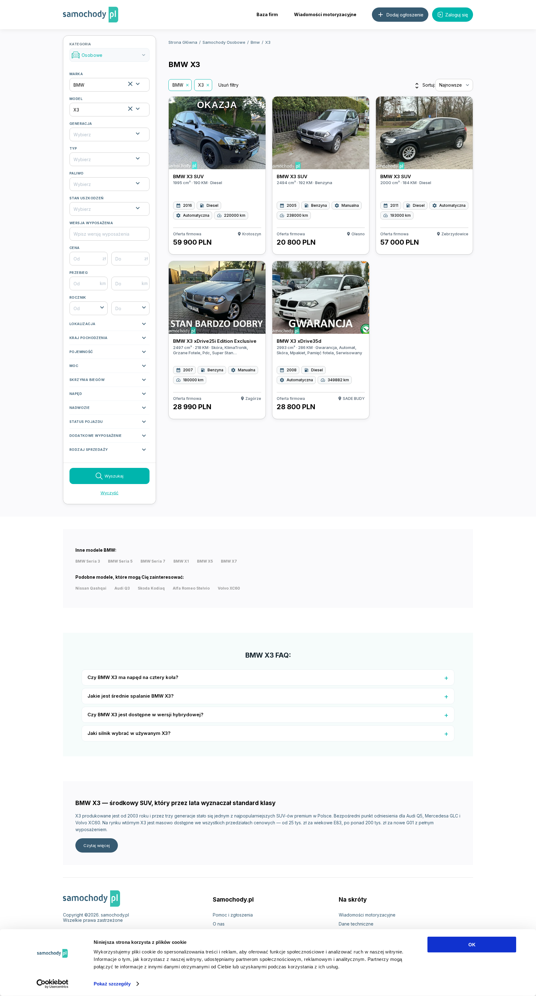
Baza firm (267, 14)
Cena (74, 248)
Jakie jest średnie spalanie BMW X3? (130, 696)
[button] (109, 325)
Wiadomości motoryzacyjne (325, 14)
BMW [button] (177, 85)
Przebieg (78, 272)
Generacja (80, 123)
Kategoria (108, 50)
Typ (73, 148)
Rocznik (77, 297)
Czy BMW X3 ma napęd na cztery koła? (132, 677)
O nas (219, 923)
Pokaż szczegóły (112, 983)
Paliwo (76, 173)
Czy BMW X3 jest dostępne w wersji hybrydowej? (145, 715)
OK (472, 944)
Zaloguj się (456, 15)
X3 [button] (201, 85)
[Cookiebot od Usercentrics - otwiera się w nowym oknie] (52, 984)
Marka (76, 74)
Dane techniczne (356, 923)
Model (76, 99)
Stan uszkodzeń (86, 198)
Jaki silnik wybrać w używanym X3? (129, 733)
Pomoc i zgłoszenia (233, 914)
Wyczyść (109, 492)
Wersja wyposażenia (91, 223)
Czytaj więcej (96, 845)
